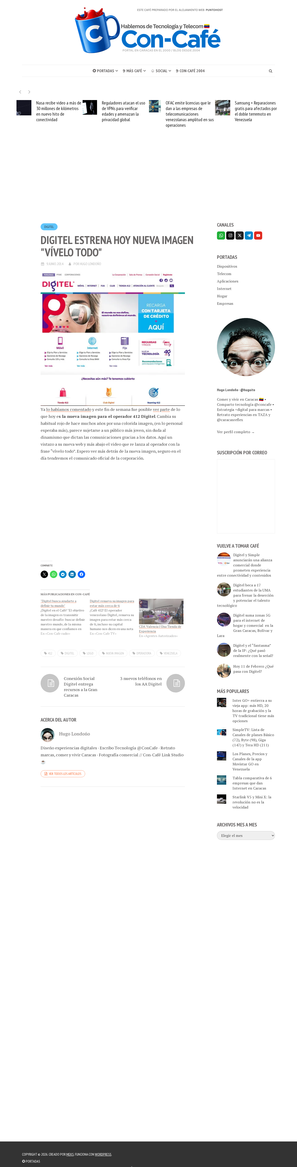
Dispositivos (227, 266)
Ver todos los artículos (65, 774)
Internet (224, 288)
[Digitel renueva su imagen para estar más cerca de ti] (114, 617)
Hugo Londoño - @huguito (236, 389)
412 (50, 653)
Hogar (222, 296)
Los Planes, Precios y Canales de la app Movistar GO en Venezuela (249, 761)
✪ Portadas (103, 70)
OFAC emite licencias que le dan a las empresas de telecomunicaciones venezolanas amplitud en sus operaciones (190, 114)
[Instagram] (230, 235)
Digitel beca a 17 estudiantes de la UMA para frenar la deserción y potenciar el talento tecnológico (245, 595)
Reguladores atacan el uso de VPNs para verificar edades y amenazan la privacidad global (123, 111)
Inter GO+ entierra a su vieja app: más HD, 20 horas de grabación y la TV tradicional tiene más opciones (253, 710)
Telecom (224, 273)
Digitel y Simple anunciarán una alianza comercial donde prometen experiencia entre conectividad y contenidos (244, 565)
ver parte (161, 409)
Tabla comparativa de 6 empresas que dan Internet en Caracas (252, 783)
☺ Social (159, 70)
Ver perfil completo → (236, 431)
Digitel (49, 227)
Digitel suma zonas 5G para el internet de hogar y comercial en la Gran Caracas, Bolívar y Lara (245, 625)
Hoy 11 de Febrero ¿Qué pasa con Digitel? (253, 669)
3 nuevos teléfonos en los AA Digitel (141, 681)
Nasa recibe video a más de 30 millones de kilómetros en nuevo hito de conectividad (58, 111)
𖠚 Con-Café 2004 (190, 70)
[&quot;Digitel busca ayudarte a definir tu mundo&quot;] (65, 617)
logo (90, 653)
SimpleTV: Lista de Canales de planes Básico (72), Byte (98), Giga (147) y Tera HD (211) (253, 737)
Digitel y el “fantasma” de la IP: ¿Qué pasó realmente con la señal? (253, 650)
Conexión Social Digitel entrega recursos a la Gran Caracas (80, 687)
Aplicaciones (227, 281)
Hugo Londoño (90, 263)
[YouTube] (258, 235)
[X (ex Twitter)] (240, 235)
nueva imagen (115, 653)
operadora (143, 653)
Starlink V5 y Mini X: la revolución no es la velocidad (251, 802)
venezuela (171, 653)
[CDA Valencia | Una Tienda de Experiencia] (161, 611)
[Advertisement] (148, 183)
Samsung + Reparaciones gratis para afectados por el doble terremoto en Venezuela (256, 111)
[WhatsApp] (221, 235)
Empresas (225, 303)
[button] (29, 92)
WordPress (103, 1154)
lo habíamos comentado (68, 409)
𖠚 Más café (132, 70)
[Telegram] (249, 235)
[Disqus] (112, 854)
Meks (70, 1154)
